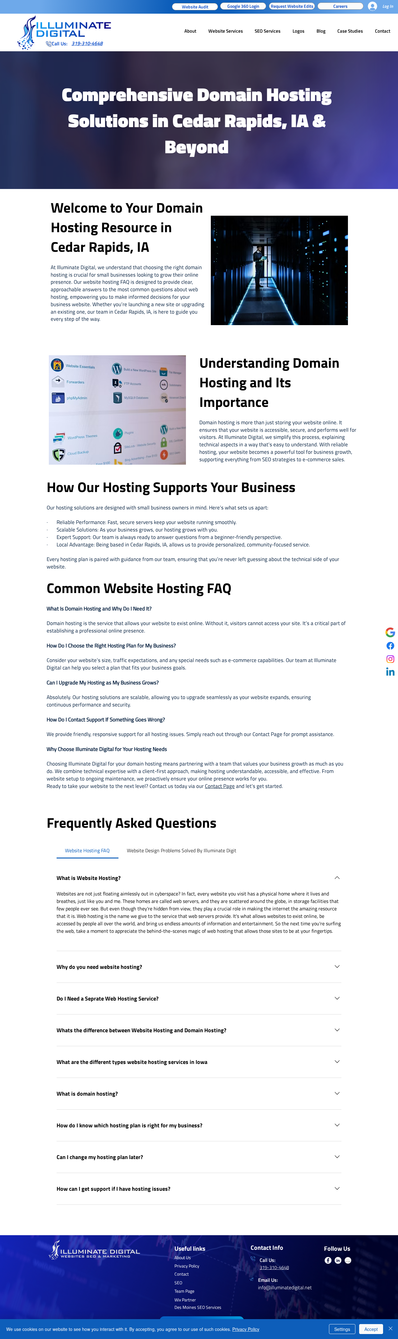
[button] (329, 565)
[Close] (390, 1329)
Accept (371, 1329)
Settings (342, 1329)
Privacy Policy (245, 1329)
